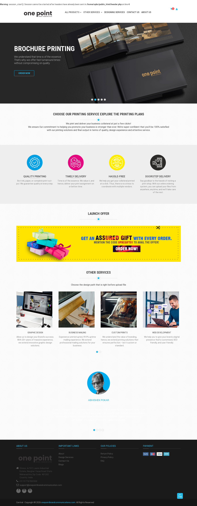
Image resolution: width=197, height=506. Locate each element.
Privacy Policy (107, 457)
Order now (24, 73)
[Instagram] (24, 491)
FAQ (102, 461)
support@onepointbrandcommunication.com (41, 485)
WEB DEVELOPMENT (161, 332)
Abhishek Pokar (98, 400)
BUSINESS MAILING (77, 332)
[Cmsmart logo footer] (35, 458)
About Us (146, 12)
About (61, 454)
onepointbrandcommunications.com (58, 502)
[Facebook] (18, 491)
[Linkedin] (30, 491)
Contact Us (133, 12)
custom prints (120, 332)
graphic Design (35, 332)
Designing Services (114, 12)
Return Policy (107, 454)
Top (180, 496)
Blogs (61, 464)
